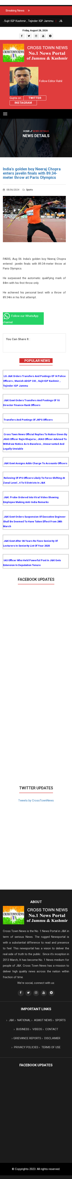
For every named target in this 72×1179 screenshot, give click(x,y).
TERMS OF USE (50, 1047)
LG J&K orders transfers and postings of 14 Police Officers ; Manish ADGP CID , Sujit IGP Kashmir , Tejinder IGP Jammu (34, 381)
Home (26, 131)
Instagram (23, 102)
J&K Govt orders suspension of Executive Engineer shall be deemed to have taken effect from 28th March (34, 521)
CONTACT (51, 1029)
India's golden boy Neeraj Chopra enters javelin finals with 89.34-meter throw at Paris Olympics (32, 173)
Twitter (34, 98)
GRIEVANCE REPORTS (27, 1038)
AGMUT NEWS (42, 1020)
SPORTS (60, 1020)
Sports (29, 189)
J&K (11, 1020)
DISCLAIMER (52, 1038)
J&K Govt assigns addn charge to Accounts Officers (35, 463)
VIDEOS (37, 1029)
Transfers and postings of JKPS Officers (28, 419)
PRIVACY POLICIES (25, 1047)
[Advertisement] (36, 746)
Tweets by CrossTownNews (36, 800)
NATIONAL (24, 1020)
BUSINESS (22, 1029)
